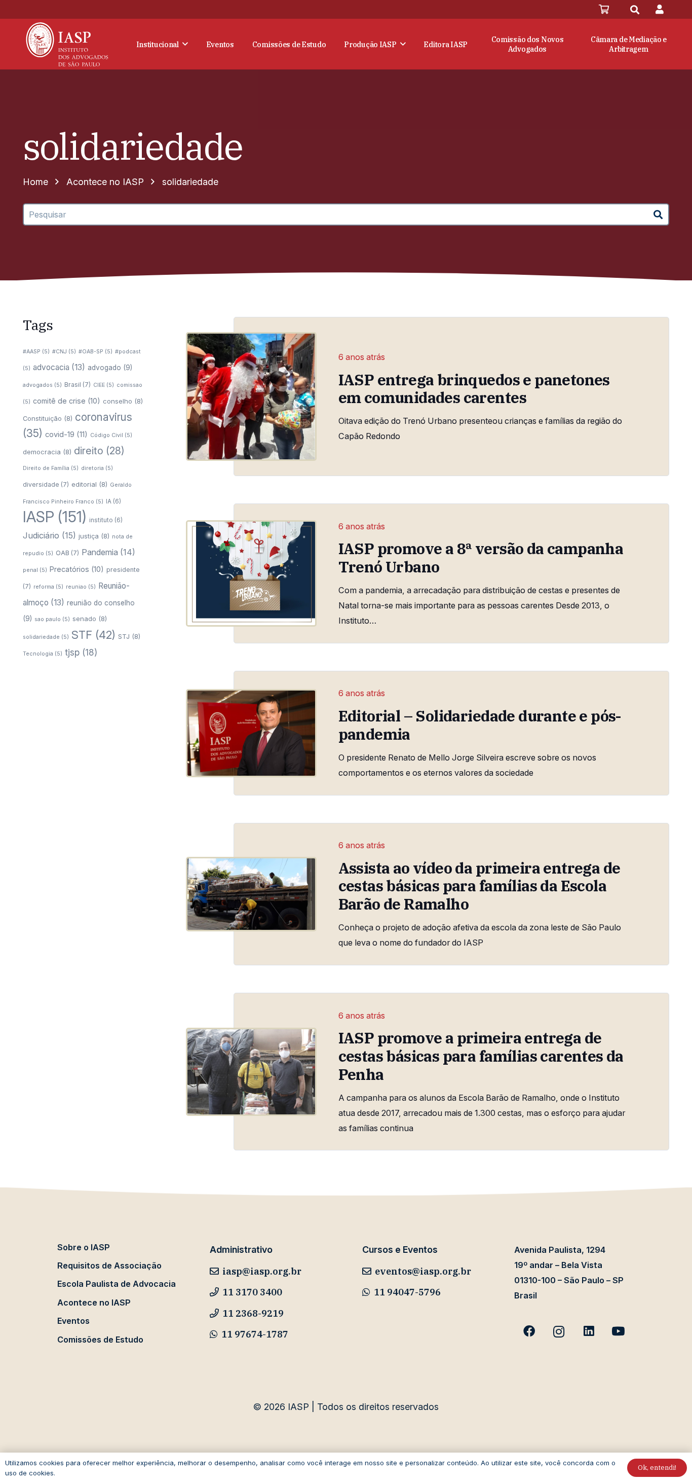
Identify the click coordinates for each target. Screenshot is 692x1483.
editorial (89, 484)
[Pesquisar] (658, 214)
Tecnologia (42, 653)
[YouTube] (618, 1332)
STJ (129, 636)
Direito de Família (51, 468)
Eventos (73, 1321)
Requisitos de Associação (109, 1265)
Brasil (77, 384)
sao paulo (52, 619)
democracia (47, 452)
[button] (635, 9)
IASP (55, 517)
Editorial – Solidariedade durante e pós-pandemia (479, 725)
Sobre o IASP (83, 1247)
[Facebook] (529, 1332)
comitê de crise (66, 400)
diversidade (46, 484)
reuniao (81, 587)
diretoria (97, 468)
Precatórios (77, 569)
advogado (110, 368)
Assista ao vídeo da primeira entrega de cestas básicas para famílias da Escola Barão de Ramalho (479, 886)
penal (35, 570)
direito (99, 451)
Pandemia (108, 552)
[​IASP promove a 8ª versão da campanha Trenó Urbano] (251, 573)
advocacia (59, 367)
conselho (123, 401)
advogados (42, 385)
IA (113, 501)
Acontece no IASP (94, 1302)
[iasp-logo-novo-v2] (67, 44)
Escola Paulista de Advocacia (116, 1284)
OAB (67, 553)
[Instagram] (559, 1332)
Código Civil (111, 435)
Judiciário (49, 535)
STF (93, 634)
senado (89, 618)
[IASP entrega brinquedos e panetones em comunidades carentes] (251, 396)
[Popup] (660, 9)
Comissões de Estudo (100, 1339)
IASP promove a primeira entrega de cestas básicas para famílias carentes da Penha (481, 1055)
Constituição (47, 418)
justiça (94, 536)
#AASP (36, 351)
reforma (48, 587)
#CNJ (64, 351)
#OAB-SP (95, 351)
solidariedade (46, 637)
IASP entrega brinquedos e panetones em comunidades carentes (474, 389)
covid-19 (66, 434)
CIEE (103, 385)
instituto (106, 520)
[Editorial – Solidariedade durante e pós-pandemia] (251, 733)
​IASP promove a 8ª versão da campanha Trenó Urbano (481, 557)
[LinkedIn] (588, 1332)
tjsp (81, 652)
